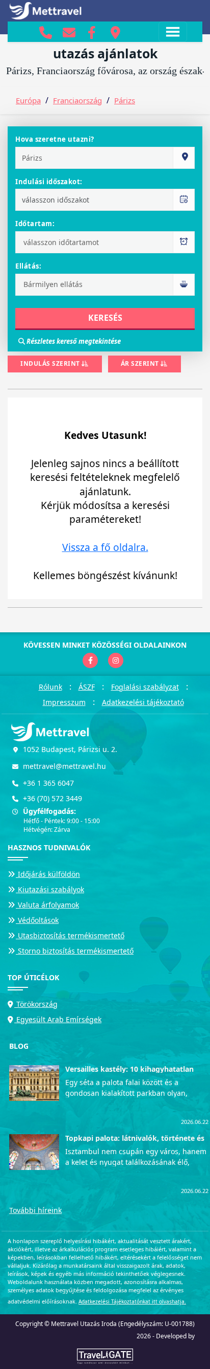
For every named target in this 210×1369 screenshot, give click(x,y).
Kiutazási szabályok (50, 889)
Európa (28, 100)
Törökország (36, 1004)
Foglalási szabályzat (145, 687)
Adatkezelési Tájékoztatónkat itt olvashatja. (132, 1301)
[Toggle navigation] (173, 31)
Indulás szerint (51, 363)
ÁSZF (86, 687)
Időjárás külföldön (48, 874)
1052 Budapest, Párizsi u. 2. (70, 749)
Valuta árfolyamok (47, 905)
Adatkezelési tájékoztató (143, 702)
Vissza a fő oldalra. (105, 547)
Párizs (124, 100)
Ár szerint (141, 363)
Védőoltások (37, 920)
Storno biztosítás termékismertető (75, 951)
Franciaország (77, 100)
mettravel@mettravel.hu (64, 766)
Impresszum (64, 702)
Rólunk (50, 687)
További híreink (35, 1210)
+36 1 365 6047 (48, 783)
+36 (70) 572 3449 (52, 798)
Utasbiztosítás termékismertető (70, 935)
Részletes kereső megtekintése (73, 341)
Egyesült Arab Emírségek (57, 1019)
